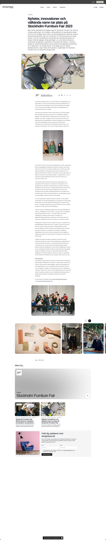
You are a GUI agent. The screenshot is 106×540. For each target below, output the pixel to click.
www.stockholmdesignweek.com (45, 281)
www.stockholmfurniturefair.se (60, 279)
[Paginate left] (85, 320)
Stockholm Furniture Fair (46, 95)
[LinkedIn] (62, 95)
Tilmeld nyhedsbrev (47, 454)
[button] (88, 396)
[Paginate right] (89, 320)
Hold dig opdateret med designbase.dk (52, 537)
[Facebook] (59, 95)
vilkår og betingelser (68, 450)
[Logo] (7, 7)
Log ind (93, 1)
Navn (43, 445)
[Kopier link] (70, 95)
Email (61, 445)
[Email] (67, 95)
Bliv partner (100, 1)
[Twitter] (64, 95)
